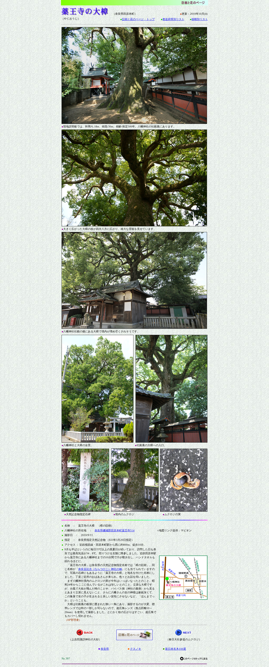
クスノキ (135, 648)
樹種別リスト (199, 19)
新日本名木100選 (175, 648)
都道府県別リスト (173, 19)
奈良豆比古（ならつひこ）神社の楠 (100, 569)
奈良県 (105, 648)
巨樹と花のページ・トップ (138, 19)
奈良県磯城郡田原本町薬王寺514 (114, 530)
